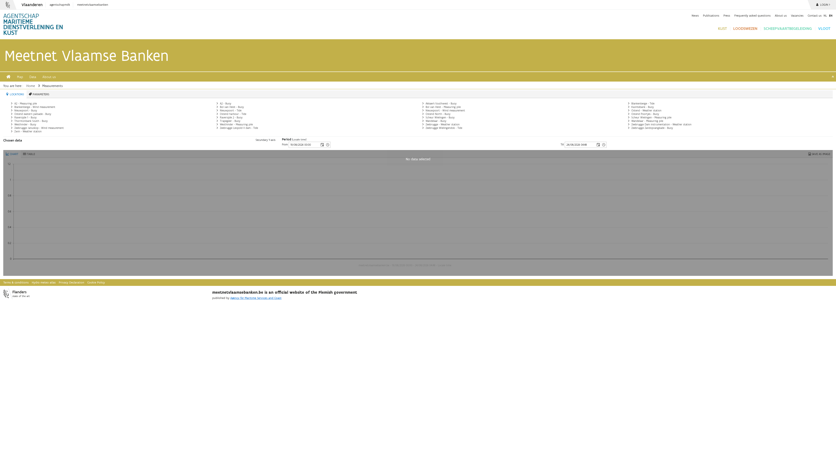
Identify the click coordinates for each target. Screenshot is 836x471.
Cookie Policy (96, 282)
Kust (722, 28)
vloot (824, 28)
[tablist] (418, 113)
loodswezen (745, 28)
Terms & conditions (16, 282)
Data (32, 77)
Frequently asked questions (752, 15)
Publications (711, 15)
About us (781, 15)
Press (726, 15)
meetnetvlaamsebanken (92, 5)
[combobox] (304, 145)
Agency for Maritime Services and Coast (255, 298)
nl (825, 15)
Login (823, 5)
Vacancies (797, 15)
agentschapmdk (60, 5)
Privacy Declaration (71, 282)
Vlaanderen (32, 4)
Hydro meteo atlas (44, 282)
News (695, 15)
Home (30, 86)
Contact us (815, 15)
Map (20, 77)
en (831, 15)
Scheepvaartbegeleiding (788, 28)
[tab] (15, 94)
